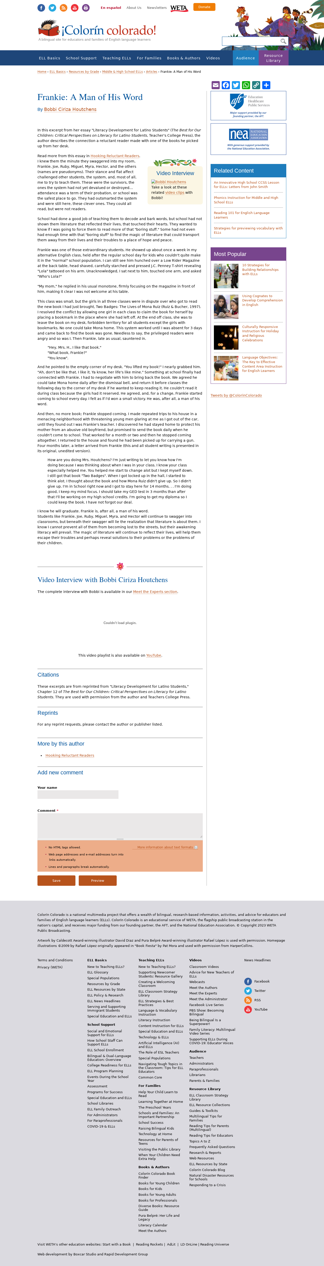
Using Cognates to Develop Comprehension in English (262, 300)
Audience (245, 58)
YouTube (74, 8)
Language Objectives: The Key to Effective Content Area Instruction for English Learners (262, 364)
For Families (149, 58)
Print (86, 8)
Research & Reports (205, 1153)
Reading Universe (214, 1244)
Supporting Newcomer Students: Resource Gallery (160, 974)
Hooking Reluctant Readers (115, 156)
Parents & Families (204, 1081)
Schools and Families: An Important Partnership (158, 1115)
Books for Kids (150, 1189)
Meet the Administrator (208, 999)
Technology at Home (155, 1134)
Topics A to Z (199, 1141)
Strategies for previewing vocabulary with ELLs (248, 230)
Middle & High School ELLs (122, 72)
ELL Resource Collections (209, 1105)
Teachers (196, 1058)
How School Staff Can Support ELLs (105, 1042)
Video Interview (175, 173)
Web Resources (201, 1158)
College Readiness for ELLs (109, 1065)
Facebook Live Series (206, 1005)
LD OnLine (188, 1244)
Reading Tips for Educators (211, 1135)
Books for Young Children (158, 1183)
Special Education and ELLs (109, 1016)
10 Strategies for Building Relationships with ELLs (260, 269)
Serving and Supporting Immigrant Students (106, 1008)
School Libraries (100, 1103)
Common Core (150, 1077)
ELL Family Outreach (104, 1109)
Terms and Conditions (55, 960)
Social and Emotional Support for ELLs (104, 1033)
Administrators (201, 1063)
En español (111, 8)
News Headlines (257, 960)
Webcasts (197, 982)
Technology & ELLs (153, 1037)
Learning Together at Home (160, 1102)
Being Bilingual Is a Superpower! (205, 1022)
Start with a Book (117, 1244)
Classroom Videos (204, 967)
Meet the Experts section (155, 592)
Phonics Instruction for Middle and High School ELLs (246, 200)
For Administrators (102, 1115)
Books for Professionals (157, 1200)
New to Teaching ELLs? (106, 967)
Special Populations (103, 978)
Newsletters (157, 8)
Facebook (41, 8)
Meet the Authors (152, 1231)
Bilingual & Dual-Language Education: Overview (109, 1058)
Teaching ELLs (117, 58)
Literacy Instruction (154, 1020)
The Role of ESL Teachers (158, 1052)
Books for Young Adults (157, 1195)
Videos (213, 58)
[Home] (99, 33)
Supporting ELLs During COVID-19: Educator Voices (211, 1041)
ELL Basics (49, 58)
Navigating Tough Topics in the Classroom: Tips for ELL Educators (160, 1067)
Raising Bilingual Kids (156, 1128)
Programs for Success (105, 1092)
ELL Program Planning (105, 1071)
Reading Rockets (149, 1244)
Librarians (197, 1075)
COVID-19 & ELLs (101, 1126)
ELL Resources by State (106, 989)
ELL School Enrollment (105, 1050)
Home (41, 72)
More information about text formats (165, 847)
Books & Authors (183, 58)
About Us (134, 8)
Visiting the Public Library (159, 1149)
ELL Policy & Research (105, 995)
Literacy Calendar (152, 1225)
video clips (174, 192)
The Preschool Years (154, 1107)
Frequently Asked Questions (212, 1147)
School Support (81, 58)
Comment (47, 811)
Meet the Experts (203, 993)
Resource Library (273, 58)
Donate (204, 7)
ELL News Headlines (103, 1001)
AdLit (171, 1244)
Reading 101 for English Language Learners (242, 215)
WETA (179, 8)
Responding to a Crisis (207, 1185)
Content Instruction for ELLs (161, 1026)
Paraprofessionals (203, 1069)
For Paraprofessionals (105, 1120)
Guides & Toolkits (203, 1111)
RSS (63, 8)
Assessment (97, 1086)
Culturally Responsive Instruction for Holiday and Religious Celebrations (260, 333)
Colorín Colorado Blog (207, 1170)
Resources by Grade (84, 72)
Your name (47, 788)
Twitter (52, 8)
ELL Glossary (97, 972)
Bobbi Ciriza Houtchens (70, 109)
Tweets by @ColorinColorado (236, 395)
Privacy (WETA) (50, 967)
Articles (151, 72)
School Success (151, 1123)
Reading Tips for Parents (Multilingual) (209, 1128)
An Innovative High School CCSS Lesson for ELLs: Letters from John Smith (246, 185)
